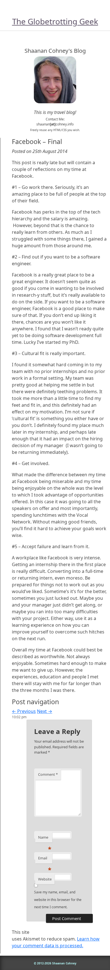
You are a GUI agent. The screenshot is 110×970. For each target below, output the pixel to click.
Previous (24, 711)
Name (44, 839)
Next (44, 711)
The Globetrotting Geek (55, 21)
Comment (48, 774)
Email (44, 859)
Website (45, 879)
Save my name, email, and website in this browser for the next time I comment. (58, 899)
